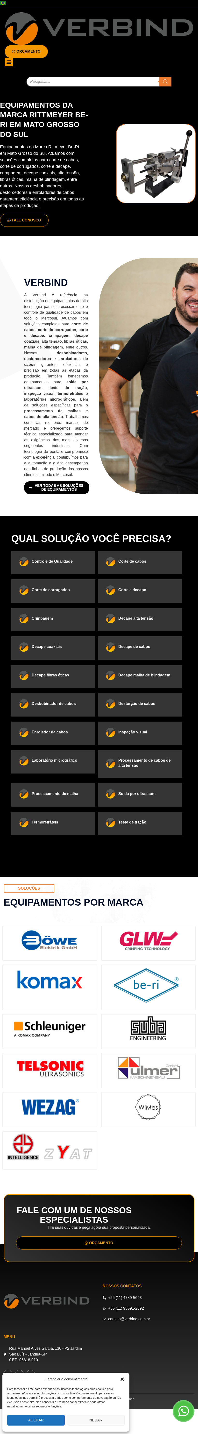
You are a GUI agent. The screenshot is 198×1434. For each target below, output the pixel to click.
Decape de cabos (134, 647)
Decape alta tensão (135, 618)
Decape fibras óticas (50, 675)
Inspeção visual (132, 732)
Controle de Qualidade (52, 561)
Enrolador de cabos (50, 732)
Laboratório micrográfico (54, 760)
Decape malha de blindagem (144, 675)
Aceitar (36, 1420)
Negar (95, 1420)
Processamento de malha (55, 794)
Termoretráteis (45, 822)
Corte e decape (132, 590)
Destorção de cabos (136, 704)
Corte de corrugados (51, 590)
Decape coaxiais (47, 647)
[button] (122, 1379)
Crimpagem (42, 618)
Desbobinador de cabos (54, 704)
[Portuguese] (3, 3)
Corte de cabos (132, 561)
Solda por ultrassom (137, 794)
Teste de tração (132, 822)
